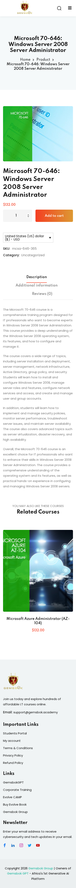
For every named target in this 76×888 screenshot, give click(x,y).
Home (25, 60)
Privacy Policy (13, 755)
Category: (11, 255)
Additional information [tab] (37, 285)
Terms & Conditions (18, 748)
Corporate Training (17, 790)
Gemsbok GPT (18, 873)
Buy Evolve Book (15, 804)
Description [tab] (36, 277)
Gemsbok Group (15, 812)
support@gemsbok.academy (35, 712)
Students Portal (15, 733)
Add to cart (54, 216)
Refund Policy (13, 763)
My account (12, 741)
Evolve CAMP (12, 797)
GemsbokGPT (13, 782)
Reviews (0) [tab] (42, 294)
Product (43, 60)
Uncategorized (33, 255)
